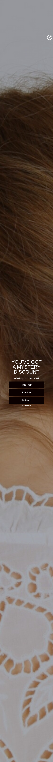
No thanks (26, 406)
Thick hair (27, 385)
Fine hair (26, 392)
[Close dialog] (49, 37)
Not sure (26, 400)
